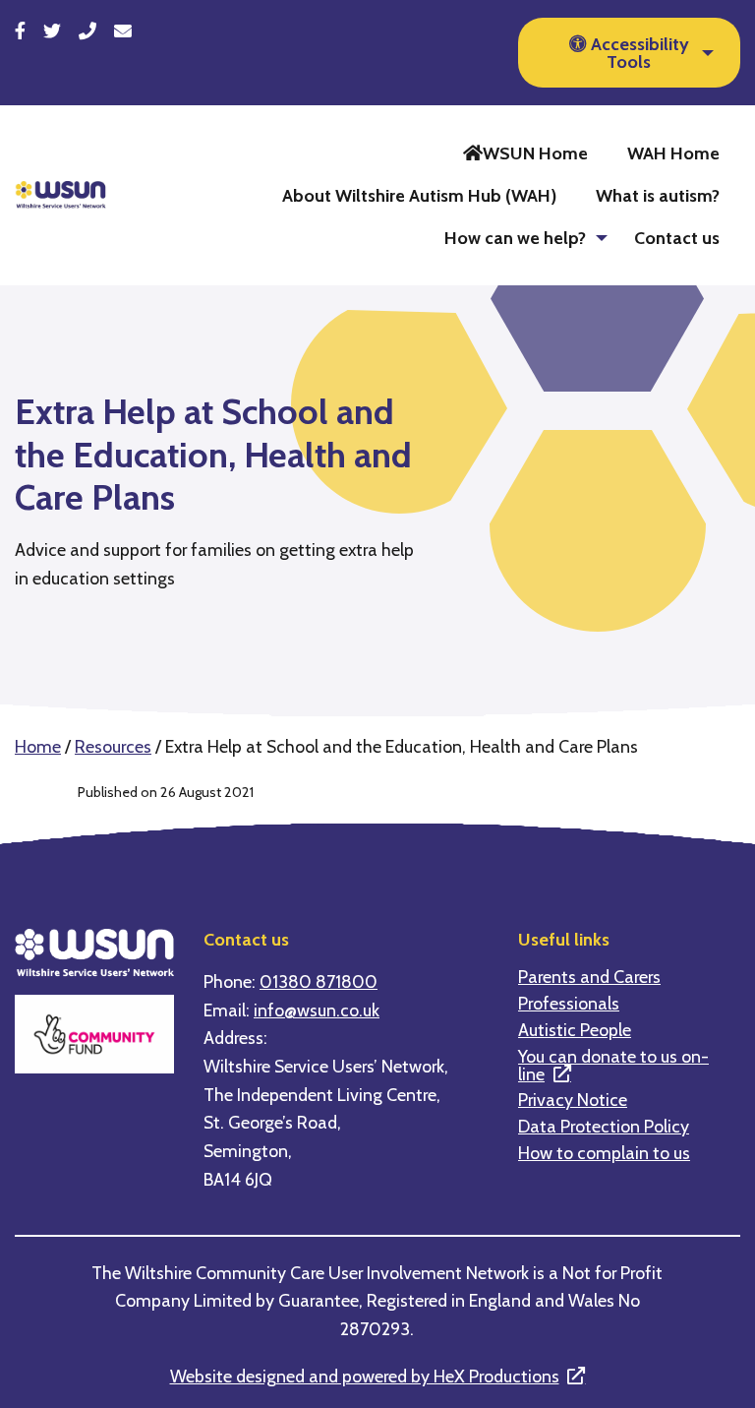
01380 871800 (319, 981)
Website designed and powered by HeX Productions (364, 1376)
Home (38, 746)
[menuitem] (525, 153)
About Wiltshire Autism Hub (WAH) (419, 195)
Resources (113, 746)
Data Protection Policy (603, 1126)
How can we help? (515, 237)
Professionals (568, 1003)
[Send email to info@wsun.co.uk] (123, 31)
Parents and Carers (589, 977)
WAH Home (673, 153)
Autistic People (574, 1030)
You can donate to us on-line (613, 1065)
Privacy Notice (572, 1100)
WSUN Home (535, 153)
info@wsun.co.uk (316, 1010)
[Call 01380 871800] (87, 31)
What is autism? (658, 195)
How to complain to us (604, 1153)
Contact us (677, 237)
